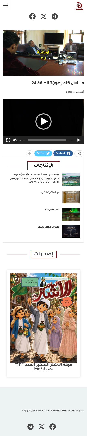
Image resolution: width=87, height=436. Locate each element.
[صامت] (15, 140)
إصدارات (43, 254)
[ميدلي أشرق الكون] (71, 197)
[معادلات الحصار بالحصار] (71, 231)
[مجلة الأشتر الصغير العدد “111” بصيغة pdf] (43, 318)
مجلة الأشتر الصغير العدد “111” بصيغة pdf (43, 367)
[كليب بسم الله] (71, 214)
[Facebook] (32, 16)
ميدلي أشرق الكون (50, 192)
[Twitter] (43, 16)
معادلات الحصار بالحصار (48, 227)
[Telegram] (54, 16)
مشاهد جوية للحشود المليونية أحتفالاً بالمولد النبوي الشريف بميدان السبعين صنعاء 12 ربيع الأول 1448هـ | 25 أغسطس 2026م (34, 178)
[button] (43, 121)
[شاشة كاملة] (8, 140)
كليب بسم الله (52, 210)
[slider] (47, 140)
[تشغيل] (79, 140)
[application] (43, 121)
